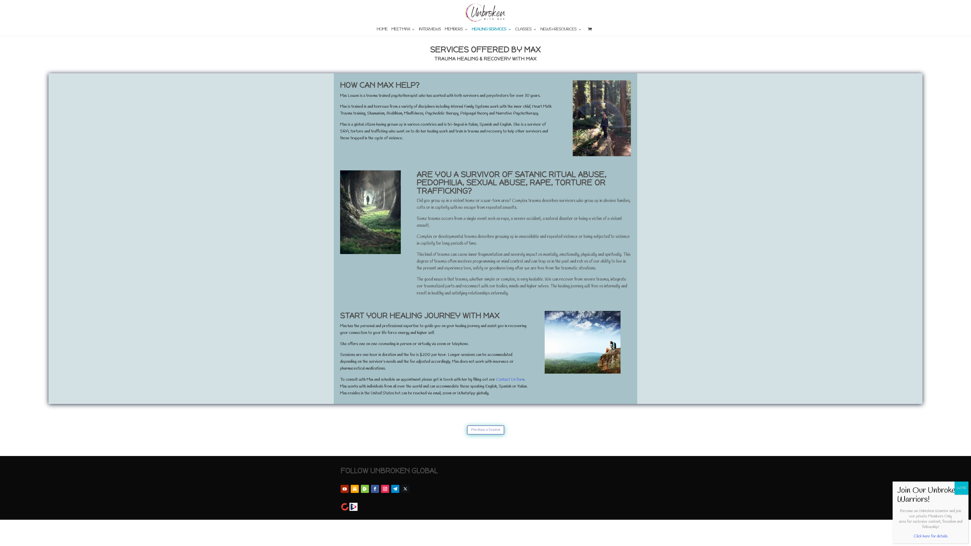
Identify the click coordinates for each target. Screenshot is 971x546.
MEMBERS (454, 30)
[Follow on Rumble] (365, 489)
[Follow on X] (405, 489)
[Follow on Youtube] (345, 489)
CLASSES (523, 30)
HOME (382, 30)
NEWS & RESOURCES (558, 30)
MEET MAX (400, 30)
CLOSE (961, 488)
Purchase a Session (485, 429)
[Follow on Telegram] (395, 489)
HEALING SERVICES (489, 30)
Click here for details (930, 536)
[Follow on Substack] (355, 489)
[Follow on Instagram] (385, 489)
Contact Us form (509, 379)
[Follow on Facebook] (375, 489)
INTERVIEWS (430, 30)
